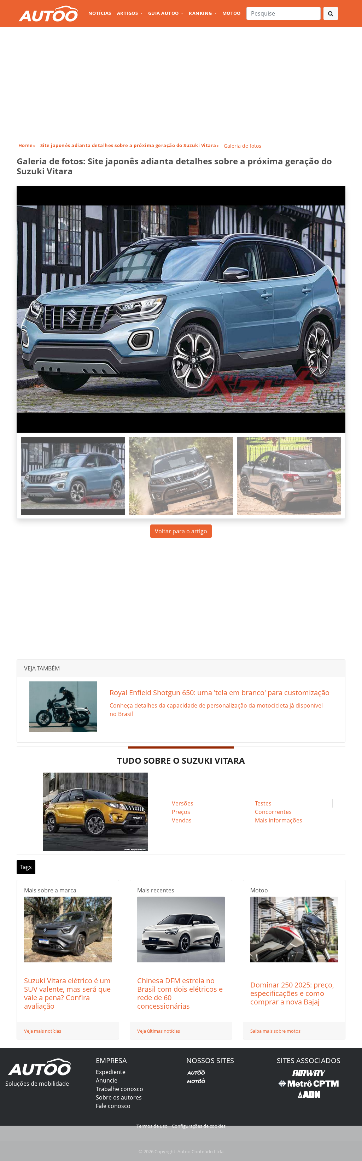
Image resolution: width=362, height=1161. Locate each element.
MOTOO (231, 13)
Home (25, 145)
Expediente (110, 1072)
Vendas (182, 820)
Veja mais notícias (42, 1031)
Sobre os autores (119, 1097)
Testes (263, 803)
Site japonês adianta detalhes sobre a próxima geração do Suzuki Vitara (128, 145)
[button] (41, 309)
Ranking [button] (201, 13)
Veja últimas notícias (158, 1031)
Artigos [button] (128, 13)
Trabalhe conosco (119, 1089)
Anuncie (106, 1080)
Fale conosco (113, 1106)
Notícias (99, 13)
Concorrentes (273, 812)
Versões (182, 803)
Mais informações (278, 820)
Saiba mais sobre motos (275, 1031)
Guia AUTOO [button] (164, 13)
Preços (181, 812)
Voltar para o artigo (181, 531)
